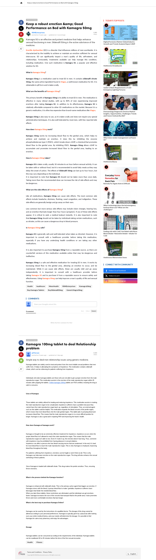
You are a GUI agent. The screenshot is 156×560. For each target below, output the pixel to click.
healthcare (41, 286)
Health (30, 286)
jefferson (35, 353)
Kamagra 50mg (39, 73)
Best (82, 311)
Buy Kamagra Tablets (35, 290)
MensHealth (54, 286)
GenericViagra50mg (74, 290)
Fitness (39, 542)
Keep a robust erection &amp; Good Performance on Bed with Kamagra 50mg (59, 26)
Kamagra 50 (37, 275)
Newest (94, 311)
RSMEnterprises (38, 32)
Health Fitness (32, 20)
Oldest (88, 311)
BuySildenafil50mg (55, 290)
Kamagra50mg (85, 286)
